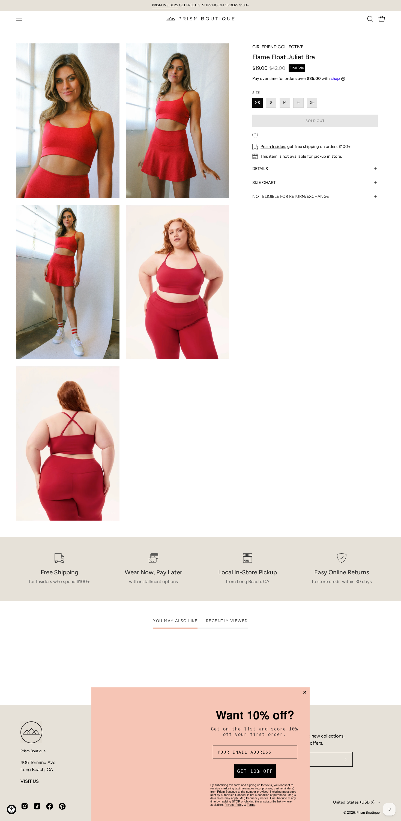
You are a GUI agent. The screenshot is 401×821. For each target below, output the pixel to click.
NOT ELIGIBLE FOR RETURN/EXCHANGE (290, 196)
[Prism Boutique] (200, 18)
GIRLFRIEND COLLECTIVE (277, 46)
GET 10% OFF (255, 762)
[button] (370, 19)
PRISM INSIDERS (165, 5)
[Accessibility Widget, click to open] (11, 809)
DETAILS (260, 168)
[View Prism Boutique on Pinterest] (62, 806)
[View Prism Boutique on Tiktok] (37, 806)
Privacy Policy (234, 795)
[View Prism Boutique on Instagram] (24, 806)
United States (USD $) (354, 802)
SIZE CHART (264, 182)
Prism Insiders (273, 146)
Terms (251, 795)
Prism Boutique (33, 751)
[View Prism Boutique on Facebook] (50, 806)
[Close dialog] (304, 679)
